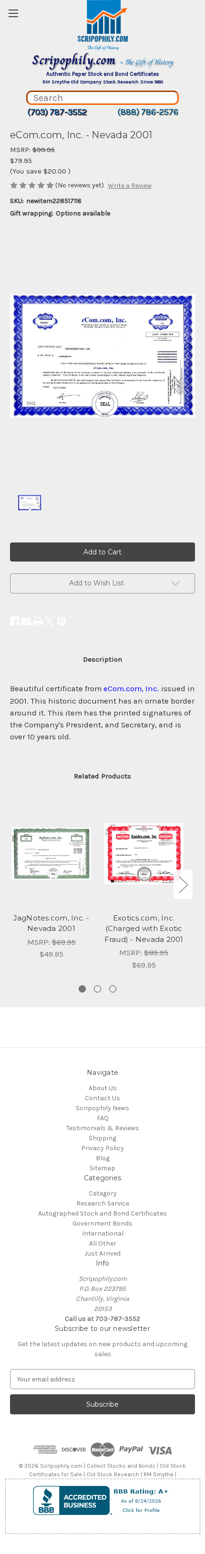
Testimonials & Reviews (102, 1128)
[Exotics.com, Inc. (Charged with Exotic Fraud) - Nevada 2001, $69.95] (144, 853)
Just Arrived (102, 1253)
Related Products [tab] (102, 776)
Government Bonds (102, 1223)
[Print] (38, 621)
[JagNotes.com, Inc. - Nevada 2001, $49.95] (51, 853)
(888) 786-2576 (147, 112)
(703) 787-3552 (57, 112)
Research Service (102, 1203)
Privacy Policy (102, 1148)
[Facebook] (15, 621)
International (102, 1233)
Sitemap (102, 1168)
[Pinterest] (61, 621)
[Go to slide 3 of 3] (112, 988)
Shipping (102, 1138)
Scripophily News (102, 1108)
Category (103, 1193)
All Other (102, 1243)
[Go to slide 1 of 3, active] (82, 988)
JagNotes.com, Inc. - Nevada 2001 (51, 923)
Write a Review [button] (130, 186)
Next (183, 884)
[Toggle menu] (13, 13)
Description (102, 659)
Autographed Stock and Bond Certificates (102, 1213)
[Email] (26, 621)
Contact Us (102, 1098)
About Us (103, 1088)
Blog (103, 1158)
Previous (12, 884)
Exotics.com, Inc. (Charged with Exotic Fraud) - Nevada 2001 (144, 928)
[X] (49, 621)
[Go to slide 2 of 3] (97, 988)
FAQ (103, 1118)
